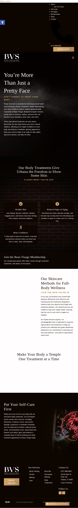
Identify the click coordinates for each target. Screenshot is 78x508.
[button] (2, 22)
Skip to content (5, 1)
